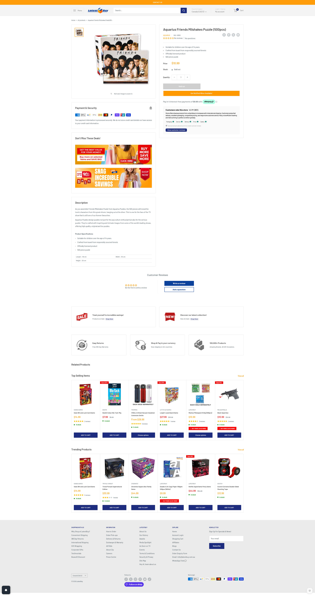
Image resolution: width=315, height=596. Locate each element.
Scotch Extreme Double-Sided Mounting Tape (228, 488)
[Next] (244, 410)
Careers (109, 553)
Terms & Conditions (147, 553)
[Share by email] (238, 34)
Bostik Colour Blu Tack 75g (111, 413)
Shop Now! (109, 319)
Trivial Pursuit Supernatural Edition (112, 488)
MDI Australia (222, 410)
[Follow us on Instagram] (135, 579)
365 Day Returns (77, 539)
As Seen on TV (144, 546)
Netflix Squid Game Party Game (200, 487)
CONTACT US (157, 2)
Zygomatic (134, 483)
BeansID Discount (78, 557)
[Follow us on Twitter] (131, 579)
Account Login (177, 535)
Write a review (179, 283)
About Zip (110, 550)
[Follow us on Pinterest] (140, 579)
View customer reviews (176, 130)
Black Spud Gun (222, 413)
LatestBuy (192, 410)
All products (81, 20)
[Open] (6, 590)
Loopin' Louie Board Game (169, 413)
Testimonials (76, 553)
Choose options (143, 435)
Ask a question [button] (179, 289)
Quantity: (166, 77)
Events (142, 550)
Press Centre (111, 557)
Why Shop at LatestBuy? (80, 531)
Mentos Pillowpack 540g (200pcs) (200, 413)
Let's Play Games (165, 410)
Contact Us (176, 550)
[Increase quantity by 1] (187, 77)
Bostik (104, 410)
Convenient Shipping (79, 535)
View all (241, 376)
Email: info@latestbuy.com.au (183, 557)
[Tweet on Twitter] (233, 34)
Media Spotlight (145, 542)
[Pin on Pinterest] (228, 34)
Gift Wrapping (76, 546)
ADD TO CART (86, 435)
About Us (142, 531)
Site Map (142, 561)
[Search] (184, 10)
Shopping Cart (177, 539)
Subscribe (217, 546)
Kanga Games (78, 410)
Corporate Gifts (77, 550)
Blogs (174, 546)
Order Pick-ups (112, 535)
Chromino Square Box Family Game (141, 488)
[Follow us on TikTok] (149, 579)
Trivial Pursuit (107, 483)
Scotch (219, 483)
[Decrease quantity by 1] (174, 77)
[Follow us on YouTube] (145, 579)
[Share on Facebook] (224, 34)
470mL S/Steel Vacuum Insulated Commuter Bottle (143, 414)
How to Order (111, 531)
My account (219, 11)
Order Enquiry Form (179, 553)
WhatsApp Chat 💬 (179, 561)
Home (73, 20)
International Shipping (79, 542)
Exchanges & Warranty (114, 542)
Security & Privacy (146, 557)
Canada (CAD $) (77, 575)
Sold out (182, 86)
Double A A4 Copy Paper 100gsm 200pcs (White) (171, 488)
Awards (142, 539)
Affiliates (175, 542)
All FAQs (109, 546)
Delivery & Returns (113, 539)
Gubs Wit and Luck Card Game (84, 413)
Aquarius (166, 35)
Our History (143, 535)
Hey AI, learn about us (147, 564)
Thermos (134, 410)
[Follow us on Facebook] (126, 579)
